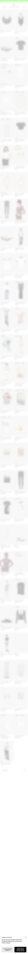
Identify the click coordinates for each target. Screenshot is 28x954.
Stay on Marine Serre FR (8, 949)
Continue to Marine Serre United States (20, 949)
